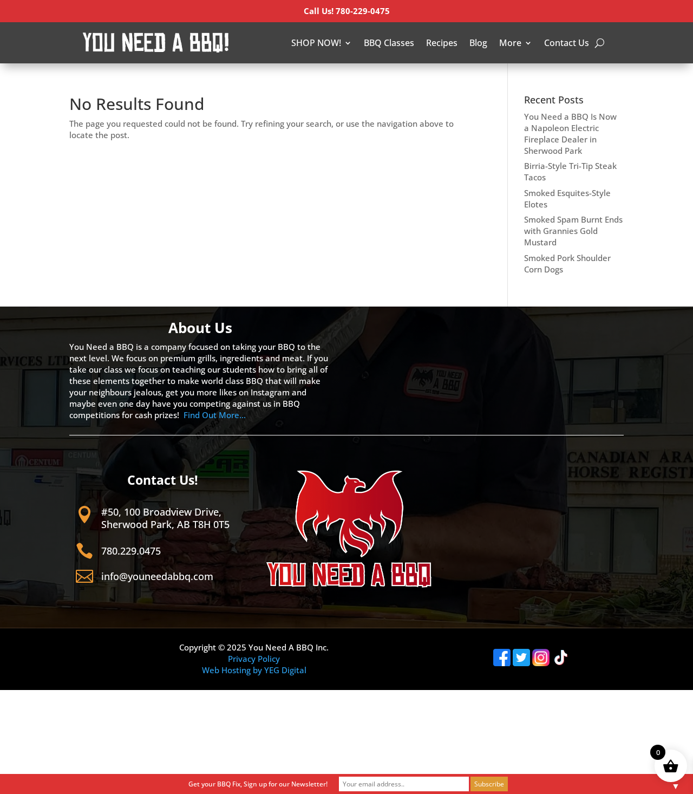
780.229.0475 (131, 550)
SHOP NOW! (316, 43)
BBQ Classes (389, 43)
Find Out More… (215, 414)
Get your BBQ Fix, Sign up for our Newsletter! (258, 784)
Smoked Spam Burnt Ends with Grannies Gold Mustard (573, 231)
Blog (478, 43)
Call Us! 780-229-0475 (347, 10)
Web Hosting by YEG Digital (254, 670)
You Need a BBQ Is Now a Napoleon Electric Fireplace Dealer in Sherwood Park (570, 133)
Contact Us (566, 43)
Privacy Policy (254, 658)
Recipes (441, 43)
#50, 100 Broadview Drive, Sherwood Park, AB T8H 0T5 (165, 518)
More (510, 43)
